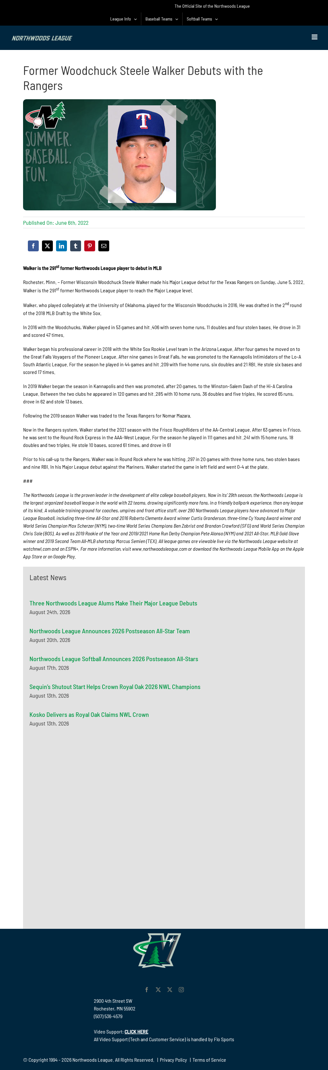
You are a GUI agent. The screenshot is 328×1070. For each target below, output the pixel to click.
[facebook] (146, 989)
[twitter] (158, 989)
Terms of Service (209, 1060)
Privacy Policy (173, 1060)
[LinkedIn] (61, 246)
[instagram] (181, 989)
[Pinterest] (90, 246)
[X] (47, 246)
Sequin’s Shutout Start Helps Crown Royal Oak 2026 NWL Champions (115, 686)
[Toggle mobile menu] (315, 37)
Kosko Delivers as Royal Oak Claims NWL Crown (89, 714)
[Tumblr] (76, 246)
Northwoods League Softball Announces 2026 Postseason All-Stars (113, 658)
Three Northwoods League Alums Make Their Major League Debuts (113, 603)
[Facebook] (33, 246)
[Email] (104, 246)
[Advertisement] (77, 796)
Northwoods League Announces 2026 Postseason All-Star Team (109, 631)
